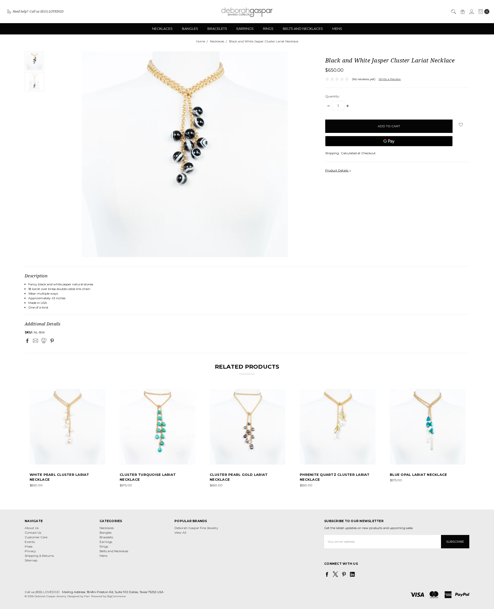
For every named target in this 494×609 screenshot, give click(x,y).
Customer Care (36, 537)
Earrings (245, 28)
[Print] (43, 340)
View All (180, 532)
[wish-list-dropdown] (461, 124)
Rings (268, 28)
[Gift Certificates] (462, 11)
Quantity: (332, 96)
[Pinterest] (52, 340)
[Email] (35, 340)
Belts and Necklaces (303, 28)
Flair (87, 596)
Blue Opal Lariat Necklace (418, 474)
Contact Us (33, 532)
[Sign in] (471, 11)
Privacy (30, 551)
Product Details (337, 170)
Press (28, 546)
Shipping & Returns (39, 556)
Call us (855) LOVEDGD (42, 592)
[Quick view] (101, 392)
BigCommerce (116, 596)
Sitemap (31, 560)
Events (30, 542)
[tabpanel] (67, 438)
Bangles (190, 28)
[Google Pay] (389, 141)
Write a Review (389, 79)
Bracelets (217, 28)
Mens (337, 28)
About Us (32, 528)
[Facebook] (27, 340)
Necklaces (162, 28)
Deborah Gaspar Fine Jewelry (196, 528)
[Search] (453, 11)
